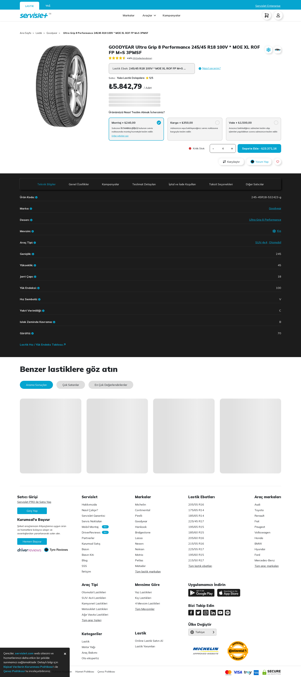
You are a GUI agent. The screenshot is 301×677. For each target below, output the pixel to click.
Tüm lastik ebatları (200, 566)
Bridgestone (142, 532)
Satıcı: (126, 78)
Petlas (139, 560)
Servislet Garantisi (93, 515)
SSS (84, 566)
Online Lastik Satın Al (149, 640)
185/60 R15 (196, 532)
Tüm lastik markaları (148, 571)
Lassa (138, 538)
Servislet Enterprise (267, 5)
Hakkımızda (89, 504)
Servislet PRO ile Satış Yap (34, 502)
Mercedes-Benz (264, 560)
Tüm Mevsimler (145, 609)
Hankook (141, 527)
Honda (258, 538)
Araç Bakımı (89, 652)
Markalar (128, 15)
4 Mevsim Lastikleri (147, 603)
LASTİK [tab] (29, 6)
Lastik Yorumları (145, 646)
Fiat (256, 521)
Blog (84, 560)
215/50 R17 (196, 560)
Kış (279, 231)
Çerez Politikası (106, 671)
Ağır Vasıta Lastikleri (95, 614)
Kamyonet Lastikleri (94, 603)
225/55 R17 (196, 549)
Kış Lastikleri (143, 598)
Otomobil (275, 242)
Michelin (140, 504)
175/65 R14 (196, 510)
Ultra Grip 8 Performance (265, 219)
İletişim (86, 571)
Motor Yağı (88, 647)
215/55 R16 (196, 543)
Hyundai (259, 549)
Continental (142, 510)
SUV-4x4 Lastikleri (94, 598)
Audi (257, 504)
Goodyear (275, 208)
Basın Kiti (88, 554)
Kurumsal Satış (91, 543)
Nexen (139, 543)
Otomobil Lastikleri (94, 592)
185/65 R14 (196, 515)
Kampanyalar (171, 15)
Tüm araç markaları (266, 566)
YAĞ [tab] (48, 5)
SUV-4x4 (261, 242)
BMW (258, 543)
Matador (140, 566)
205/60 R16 (196, 538)
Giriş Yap (32, 511)
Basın (85, 549)
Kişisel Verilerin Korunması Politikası (28, 666)
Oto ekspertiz (90, 658)
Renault (259, 515)
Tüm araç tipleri (91, 620)
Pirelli (138, 515)
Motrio (139, 554)
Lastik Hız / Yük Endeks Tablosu (41, 344)
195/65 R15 (196, 527)
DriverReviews (93, 532)
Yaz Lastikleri (143, 592)
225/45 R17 (196, 521)
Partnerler (88, 538)
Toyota (259, 510)
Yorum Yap (262, 161)
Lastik (86, 641)
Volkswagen (262, 532)
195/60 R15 (196, 554)
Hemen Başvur (32, 541)
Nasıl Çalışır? (90, 510)
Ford (257, 554)
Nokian (139, 549)
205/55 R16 (196, 504)
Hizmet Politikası (84, 671)
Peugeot (259, 527)
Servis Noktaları (92, 521)
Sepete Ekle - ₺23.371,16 (259, 148)
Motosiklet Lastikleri (95, 609)
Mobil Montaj (93, 527)
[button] (209, 68)
